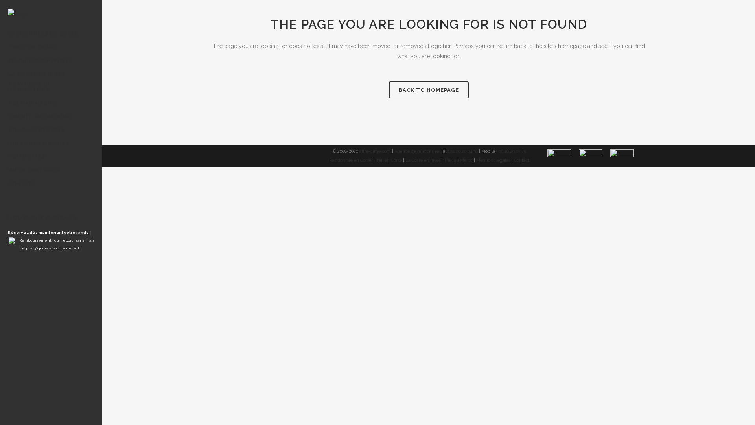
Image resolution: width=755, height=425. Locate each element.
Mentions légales (493, 160)
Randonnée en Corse (350, 160)
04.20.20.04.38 (464, 151)
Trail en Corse (388, 160)
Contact (522, 160)
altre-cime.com (375, 151)
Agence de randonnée (416, 151)
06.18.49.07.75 (512, 151)
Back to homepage (429, 90)
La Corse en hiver (422, 160)
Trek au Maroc (458, 160)
